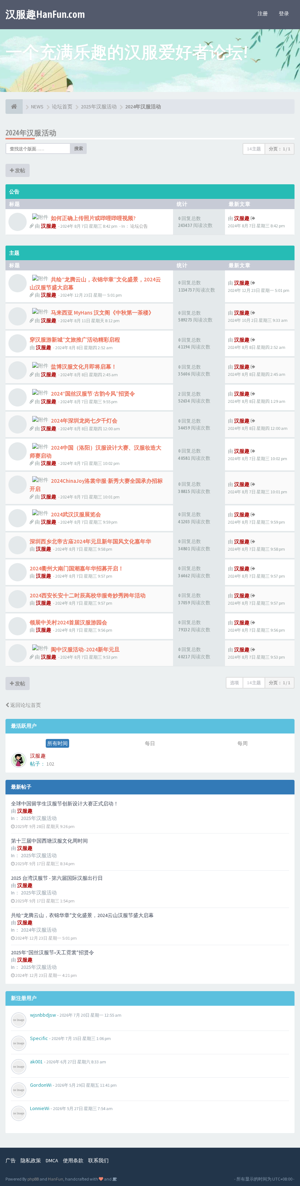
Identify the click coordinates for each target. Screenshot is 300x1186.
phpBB (33, 1179)
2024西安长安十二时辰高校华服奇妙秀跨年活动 (88, 595)
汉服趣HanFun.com (45, 14)
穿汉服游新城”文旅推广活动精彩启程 (75, 339)
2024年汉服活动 (39, 930)
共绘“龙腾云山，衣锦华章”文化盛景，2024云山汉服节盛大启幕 (82, 915)
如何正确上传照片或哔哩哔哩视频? (93, 218)
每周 (242, 743)
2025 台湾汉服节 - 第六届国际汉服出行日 (57, 878)
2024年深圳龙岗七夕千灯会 (84, 420)
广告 (10, 1160)
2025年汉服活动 (39, 818)
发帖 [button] (19, 170)
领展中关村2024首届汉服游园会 (68, 622)
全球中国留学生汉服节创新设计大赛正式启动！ (65, 803)
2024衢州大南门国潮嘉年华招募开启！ (77, 568)
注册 (263, 13)
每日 (150, 743)
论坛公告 (139, 226)
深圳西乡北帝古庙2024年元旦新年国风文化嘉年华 (90, 541)
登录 (284, 13)
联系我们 (98, 1160)
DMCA (52, 1160)
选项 (234, 682)
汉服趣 (48, 226)
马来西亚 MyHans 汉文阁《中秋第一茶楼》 (102, 312)
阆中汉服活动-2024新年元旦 (85, 649)
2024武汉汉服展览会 (76, 514)
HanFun (55, 1179)
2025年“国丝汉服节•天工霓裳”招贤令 (52, 952)
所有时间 (57, 743)
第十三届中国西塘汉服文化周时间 (49, 840)
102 (50, 763)
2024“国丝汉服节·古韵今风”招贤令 (93, 393)
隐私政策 (30, 1160)
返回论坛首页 (25, 705)
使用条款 (73, 1160)
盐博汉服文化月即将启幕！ (84, 366)
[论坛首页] (14, 106)
